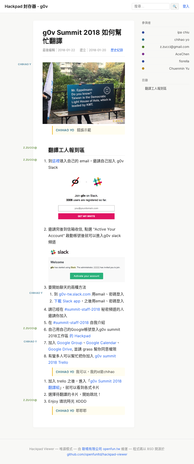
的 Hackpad (80, 335)
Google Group (69, 342)
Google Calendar (101, 342)
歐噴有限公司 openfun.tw (101, 449)
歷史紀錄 (117, 50)
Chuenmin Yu (179, 68)
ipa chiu (183, 32)
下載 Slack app (67, 301)
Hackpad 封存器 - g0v (26, 6)
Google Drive (60, 349)
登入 (186, 6)
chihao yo (181, 39)
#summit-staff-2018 (82, 309)
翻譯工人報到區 (156, 88)
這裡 (56, 161)
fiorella (184, 61)
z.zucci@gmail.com (174, 47)
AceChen (182, 54)
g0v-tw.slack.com (75, 294)
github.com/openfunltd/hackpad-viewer (97, 454)
